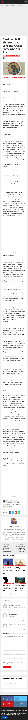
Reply (24, 609)
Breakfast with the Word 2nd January (14, 77)
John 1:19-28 (16, 502)
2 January (8, 500)
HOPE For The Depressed (10, 683)
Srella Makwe (12, 614)
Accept (4, 717)
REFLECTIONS (17, 55)
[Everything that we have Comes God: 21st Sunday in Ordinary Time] (20, 580)
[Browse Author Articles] (14, 521)
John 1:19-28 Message (17, 504)
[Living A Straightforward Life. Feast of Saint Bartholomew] (20, 562)
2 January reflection (15, 500)
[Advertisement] (14, 21)
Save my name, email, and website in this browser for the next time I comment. (12, 663)
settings (17, 714)
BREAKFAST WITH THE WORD (8, 55)
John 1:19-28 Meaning (7, 504)
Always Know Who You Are (7, 502)
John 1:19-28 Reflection (7, 506)
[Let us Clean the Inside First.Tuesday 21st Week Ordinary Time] (8, 562)
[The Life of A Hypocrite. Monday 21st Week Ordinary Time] (8, 580)
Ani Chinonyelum (13, 605)
